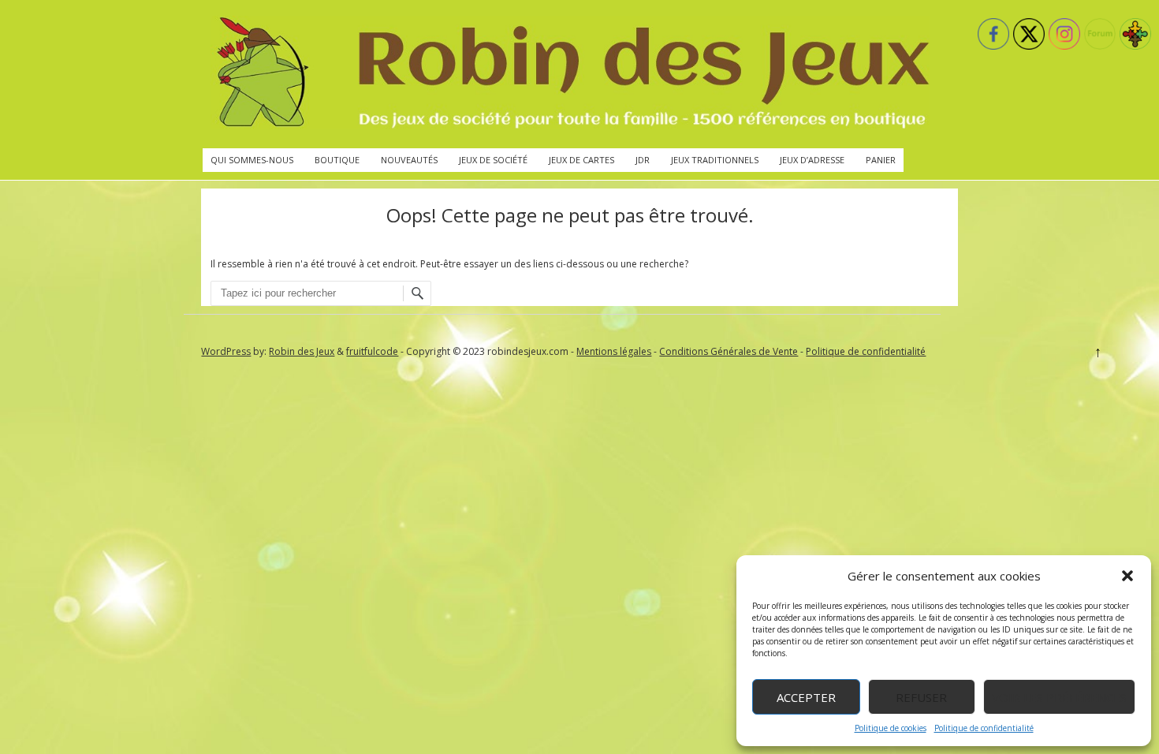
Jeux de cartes (581, 160)
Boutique (337, 160)
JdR (642, 160)
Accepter (806, 697)
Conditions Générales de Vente (728, 351)
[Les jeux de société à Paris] (570, 74)
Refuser (921, 697)
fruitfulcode (372, 351)
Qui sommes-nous (252, 160)
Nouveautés (409, 160)
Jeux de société (493, 160)
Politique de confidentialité (984, 727)
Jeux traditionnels (714, 160)
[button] (1127, 576)
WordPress (226, 351)
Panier (881, 160)
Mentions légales (613, 351)
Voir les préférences (1059, 697)
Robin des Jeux (301, 351)
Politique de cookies (890, 727)
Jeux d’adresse (812, 160)
